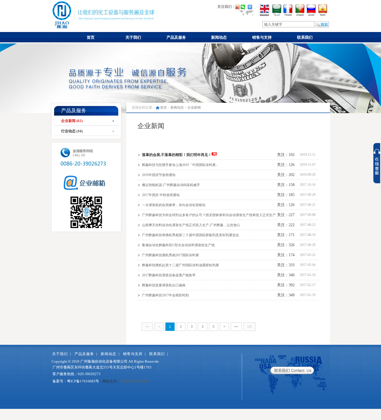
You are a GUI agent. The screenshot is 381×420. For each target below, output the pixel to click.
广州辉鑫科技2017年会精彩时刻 (165, 295)
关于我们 (133, 37)
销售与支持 (262, 37)
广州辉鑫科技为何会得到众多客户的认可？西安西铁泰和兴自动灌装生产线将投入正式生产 (208, 215)
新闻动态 (219, 37)
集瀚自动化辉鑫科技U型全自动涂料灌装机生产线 (178, 245)
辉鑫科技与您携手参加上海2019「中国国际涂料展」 (180, 165)
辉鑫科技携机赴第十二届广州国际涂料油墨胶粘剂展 (180, 265)
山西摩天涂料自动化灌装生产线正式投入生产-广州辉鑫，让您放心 (190, 225)
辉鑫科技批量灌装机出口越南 (163, 285)
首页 (91, 37)
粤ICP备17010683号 (83, 381)
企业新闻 (194, 107)
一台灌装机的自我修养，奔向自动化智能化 (173, 205)
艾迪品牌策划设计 (134, 381)
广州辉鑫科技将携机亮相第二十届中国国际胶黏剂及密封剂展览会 (190, 235)
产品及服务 (176, 37)
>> (236, 327)
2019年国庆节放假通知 (158, 175)
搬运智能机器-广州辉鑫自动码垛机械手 (170, 185)
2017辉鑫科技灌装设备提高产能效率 (168, 275)
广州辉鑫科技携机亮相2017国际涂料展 (170, 255)
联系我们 (305, 37)
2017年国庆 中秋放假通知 (160, 195)
